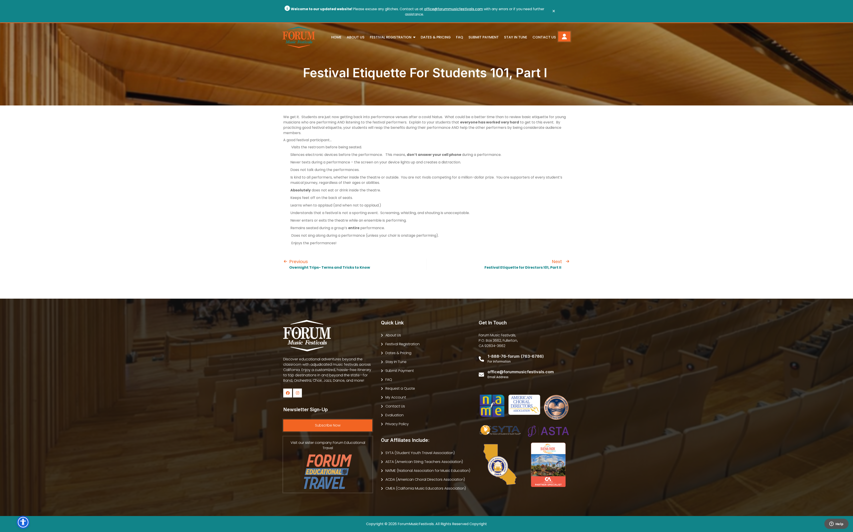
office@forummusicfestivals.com (453, 9)
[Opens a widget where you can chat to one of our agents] (836, 524)
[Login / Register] (564, 37)
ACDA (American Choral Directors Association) (425, 479)
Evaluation (394, 415)
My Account (395, 397)
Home (336, 37)
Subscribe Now (328, 425)
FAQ (459, 37)
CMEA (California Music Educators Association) (425, 488)
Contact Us (544, 37)
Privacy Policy (397, 424)
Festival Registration (402, 344)
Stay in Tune (515, 37)
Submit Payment (483, 37)
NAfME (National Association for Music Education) (427, 470)
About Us (356, 37)
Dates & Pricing (436, 37)
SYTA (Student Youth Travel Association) (420, 452)
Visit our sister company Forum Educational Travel (328, 445)
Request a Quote (400, 388)
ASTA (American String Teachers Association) (424, 461)
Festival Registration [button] (391, 37)
